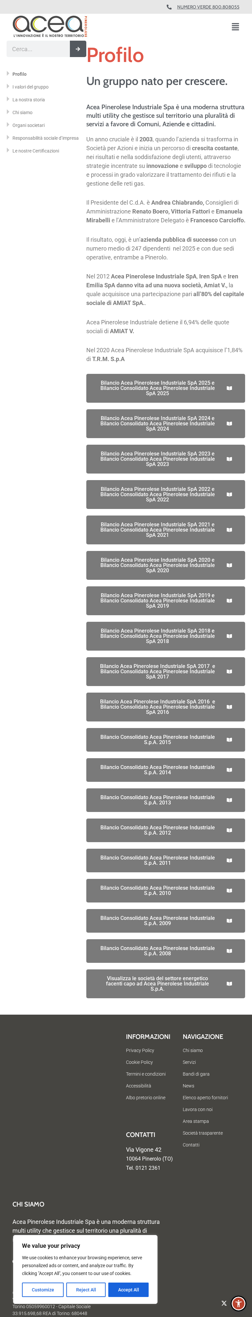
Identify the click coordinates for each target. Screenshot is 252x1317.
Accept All (128, 1289)
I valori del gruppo (30, 87)
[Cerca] (78, 49)
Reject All (86, 1289)
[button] (235, 27)
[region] (85, 1269)
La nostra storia (28, 99)
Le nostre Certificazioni (35, 150)
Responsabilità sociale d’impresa (45, 138)
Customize (43, 1289)
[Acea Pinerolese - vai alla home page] (50, 27)
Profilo (19, 74)
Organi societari (28, 125)
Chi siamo (22, 112)
